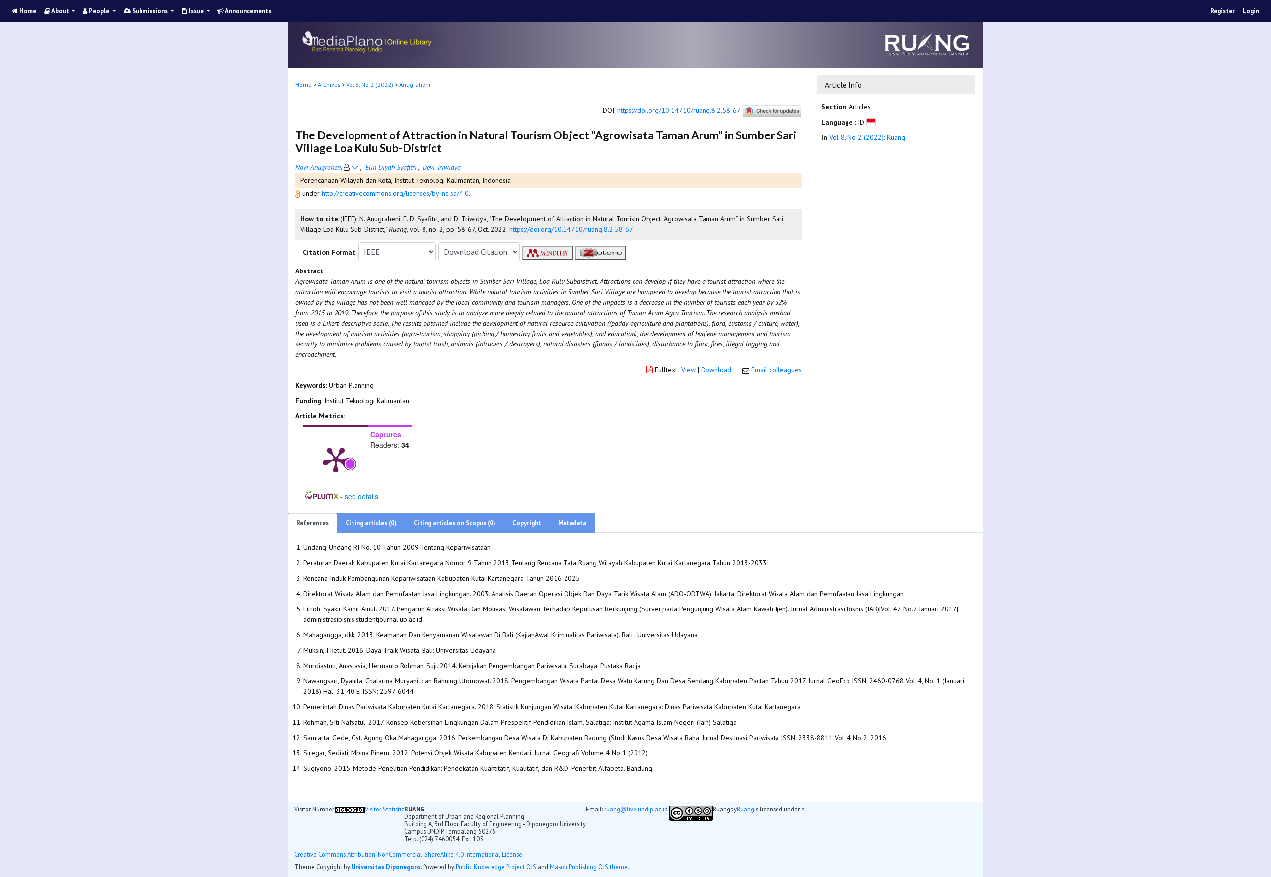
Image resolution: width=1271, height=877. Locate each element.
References (312, 523)
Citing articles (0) (371, 523)
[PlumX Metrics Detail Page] (335, 459)
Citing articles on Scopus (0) (454, 523)
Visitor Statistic (384, 809)
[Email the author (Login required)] (355, 167)
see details (361, 496)
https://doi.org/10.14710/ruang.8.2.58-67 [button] (571, 229)
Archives (329, 84)
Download (716, 369)
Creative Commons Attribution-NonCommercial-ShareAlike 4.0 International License (408, 854)
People (99, 11)
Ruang (745, 809)
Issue (196, 11)
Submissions (150, 11)
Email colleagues (776, 369)
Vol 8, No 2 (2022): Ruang (867, 138)
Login (1251, 11)
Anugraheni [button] (414, 84)
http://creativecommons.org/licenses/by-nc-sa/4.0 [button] (395, 193)
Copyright (526, 523)
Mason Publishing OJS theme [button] (589, 867)
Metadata (572, 523)
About (60, 11)
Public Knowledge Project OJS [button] (496, 867)
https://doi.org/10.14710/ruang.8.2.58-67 (678, 110)
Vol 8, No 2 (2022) (369, 84)
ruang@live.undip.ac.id (636, 809)
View (688, 369)
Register (1222, 11)
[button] (298, 193)
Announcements (247, 11)
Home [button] (303, 84)
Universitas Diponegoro (386, 867)
